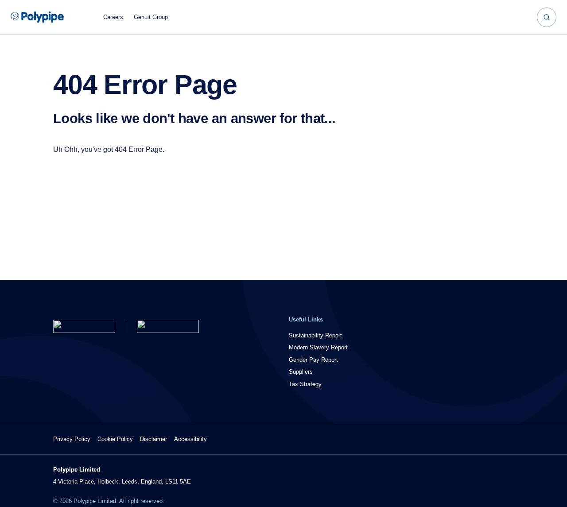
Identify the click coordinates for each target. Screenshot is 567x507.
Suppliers (301, 371)
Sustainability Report (315, 335)
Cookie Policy (115, 439)
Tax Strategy (305, 384)
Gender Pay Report (313, 359)
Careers (113, 17)
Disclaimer (153, 439)
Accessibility (190, 439)
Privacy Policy (71, 439)
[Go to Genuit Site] (168, 326)
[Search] (546, 17)
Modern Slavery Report (318, 347)
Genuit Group (151, 17)
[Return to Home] (84, 326)
